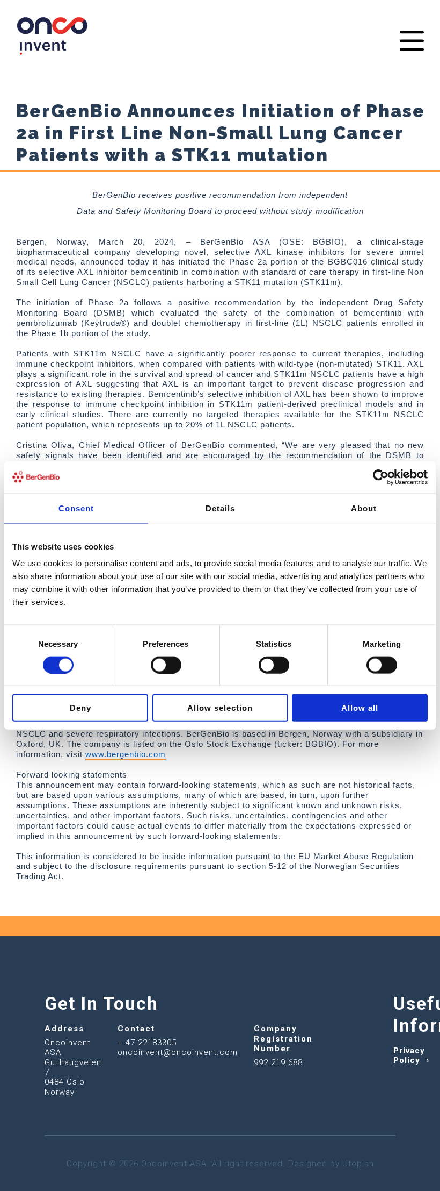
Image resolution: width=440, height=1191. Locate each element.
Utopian (358, 1163)
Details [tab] (220, 507)
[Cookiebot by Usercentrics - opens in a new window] (381, 477)
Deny (80, 707)
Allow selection (220, 707)
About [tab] (364, 507)
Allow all (359, 707)
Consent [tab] (76, 507)
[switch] (166, 664)
